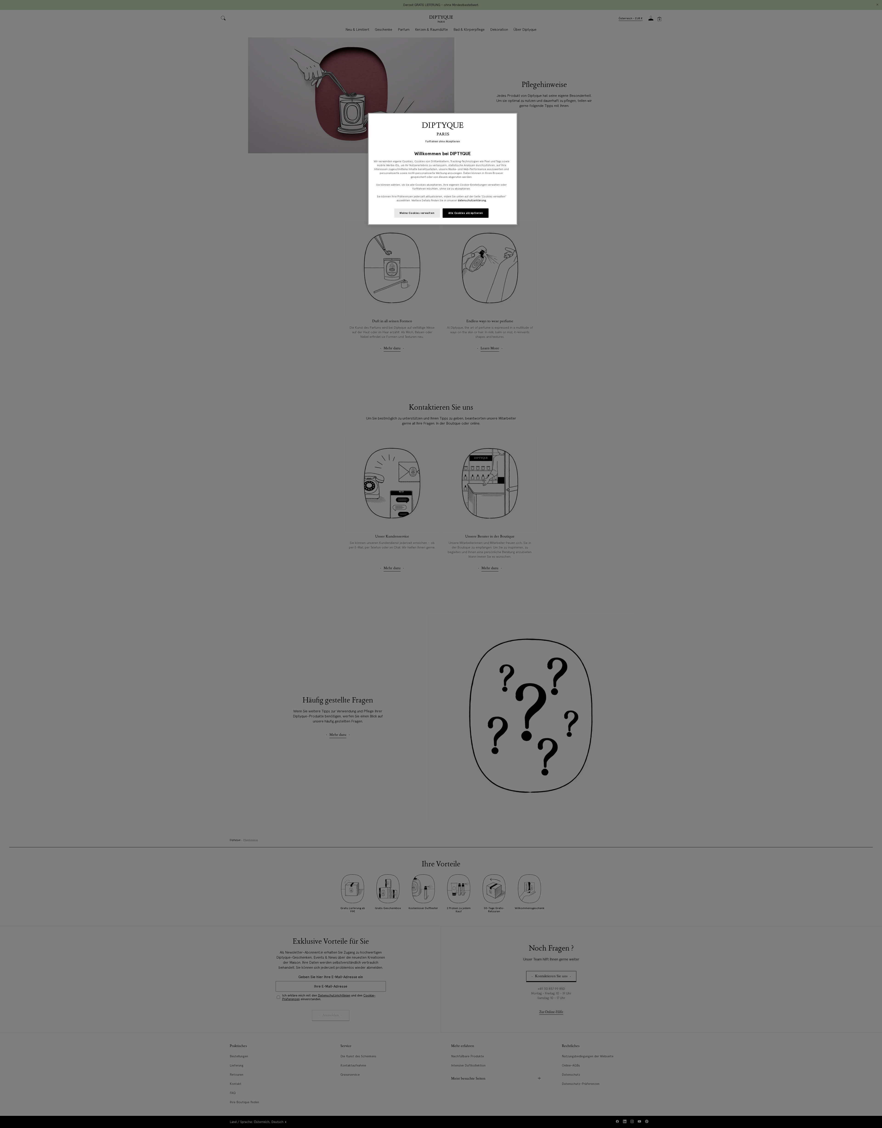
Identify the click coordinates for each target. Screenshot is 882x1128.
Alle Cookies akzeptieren (465, 213)
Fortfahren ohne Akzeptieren (442, 141)
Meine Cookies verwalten (417, 213)
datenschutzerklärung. (472, 200)
